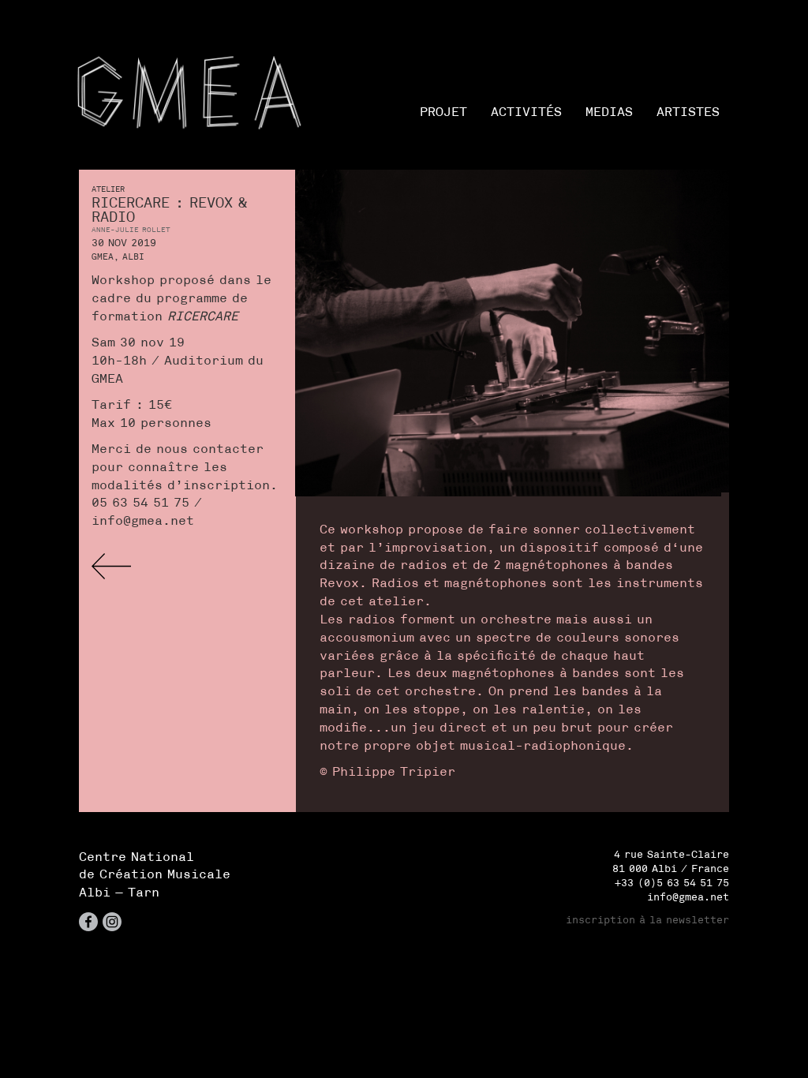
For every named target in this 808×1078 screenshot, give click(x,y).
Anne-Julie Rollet (131, 229)
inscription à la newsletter (647, 919)
